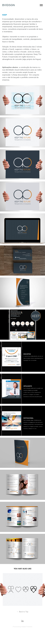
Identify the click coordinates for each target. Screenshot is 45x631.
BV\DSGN (8, 5)
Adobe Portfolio (26, 626)
